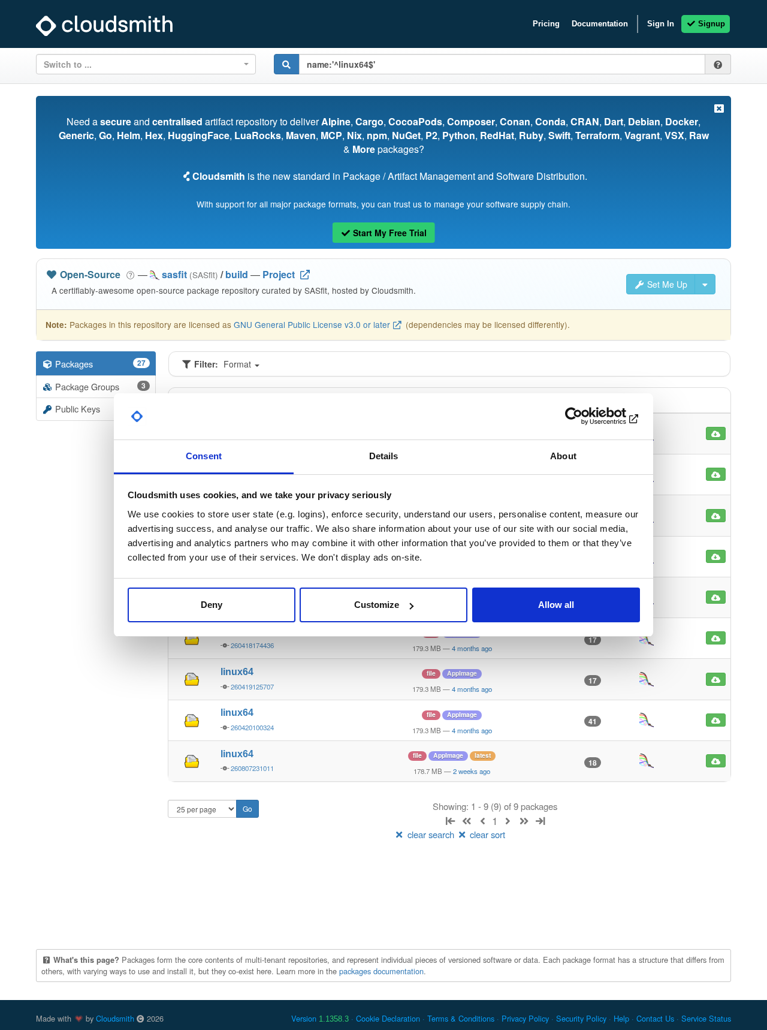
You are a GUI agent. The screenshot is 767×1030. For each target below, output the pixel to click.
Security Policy (581, 1018)
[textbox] (142, 64)
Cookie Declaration (388, 1018)
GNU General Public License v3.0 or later (312, 324)
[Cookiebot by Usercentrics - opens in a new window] (587, 417)
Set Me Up (666, 284)
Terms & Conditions (460, 1018)
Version (320, 1018)
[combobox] (146, 64)
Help (621, 1018)
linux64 (237, 672)
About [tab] (563, 456)
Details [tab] (383, 456)
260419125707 (252, 686)
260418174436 (252, 645)
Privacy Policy (525, 1018)
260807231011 (252, 768)
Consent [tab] (204, 456)
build (236, 274)
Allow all (556, 605)
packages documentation (381, 971)
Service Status (706, 1018)
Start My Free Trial (389, 233)
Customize (376, 605)
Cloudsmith (115, 1018)
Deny (211, 605)
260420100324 (252, 727)
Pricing (546, 23)
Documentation (600, 23)
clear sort (486, 834)
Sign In (660, 23)
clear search (431, 834)
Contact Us (655, 1018)
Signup (710, 23)
